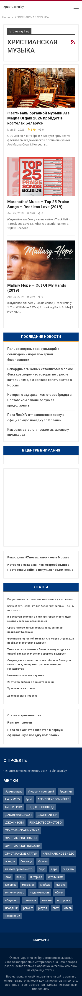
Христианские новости (22, 695)
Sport (29, 799)
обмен (59, 892)
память (46, 900)
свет (56, 908)
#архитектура (13, 791)
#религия (66, 791)
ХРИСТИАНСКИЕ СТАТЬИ (21, 853)
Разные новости (19, 722)
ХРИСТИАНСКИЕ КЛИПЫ (21, 838)
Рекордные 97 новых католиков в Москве (38, 557)
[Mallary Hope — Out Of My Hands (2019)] (41, 260)
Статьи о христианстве (24, 715)
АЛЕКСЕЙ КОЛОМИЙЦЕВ (53, 799)
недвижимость (39, 892)
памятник (30, 900)
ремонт (28, 908)
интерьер (36, 877)
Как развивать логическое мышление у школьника (40, 599)
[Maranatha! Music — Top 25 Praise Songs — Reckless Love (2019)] (41, 176)
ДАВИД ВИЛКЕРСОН (18, 814)
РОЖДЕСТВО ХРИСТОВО (45, 822)
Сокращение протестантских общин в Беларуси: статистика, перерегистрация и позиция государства (39, 665)
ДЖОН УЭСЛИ (14, 822)
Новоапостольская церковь (25, 675)
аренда (10, 861)
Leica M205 (12, 799)
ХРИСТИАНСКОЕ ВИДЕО (58, 853)
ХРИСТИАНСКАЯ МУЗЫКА (22, 830)
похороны (63, 900)
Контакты (41, 940)
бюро (42, 869)
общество (11, 900)
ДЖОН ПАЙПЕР (47, 814)
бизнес (43, 861)
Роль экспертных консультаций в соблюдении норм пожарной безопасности (33, 354)
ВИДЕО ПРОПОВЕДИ (41, 807)
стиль (68, 908)
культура (10, 884)
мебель (45, 884)
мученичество (14, 892)
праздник (11, 908)
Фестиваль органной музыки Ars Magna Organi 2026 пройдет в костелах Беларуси (38, 118)
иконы (20, 877)
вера (54, 869)
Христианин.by (13, 6)
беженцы (26, 861)
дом (8, 877)
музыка (61, 884)
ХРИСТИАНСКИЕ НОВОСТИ (22, 846)
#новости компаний (41, 791)
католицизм (55, 877)
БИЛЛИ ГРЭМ (13, 807)
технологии (12, 915)
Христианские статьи (21, 688)
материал (28, 884)
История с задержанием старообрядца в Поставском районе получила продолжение (39, 400)
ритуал (42, 908)
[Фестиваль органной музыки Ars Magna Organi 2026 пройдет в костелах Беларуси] (41, 88)
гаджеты (68, 869)
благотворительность (19, 869)
